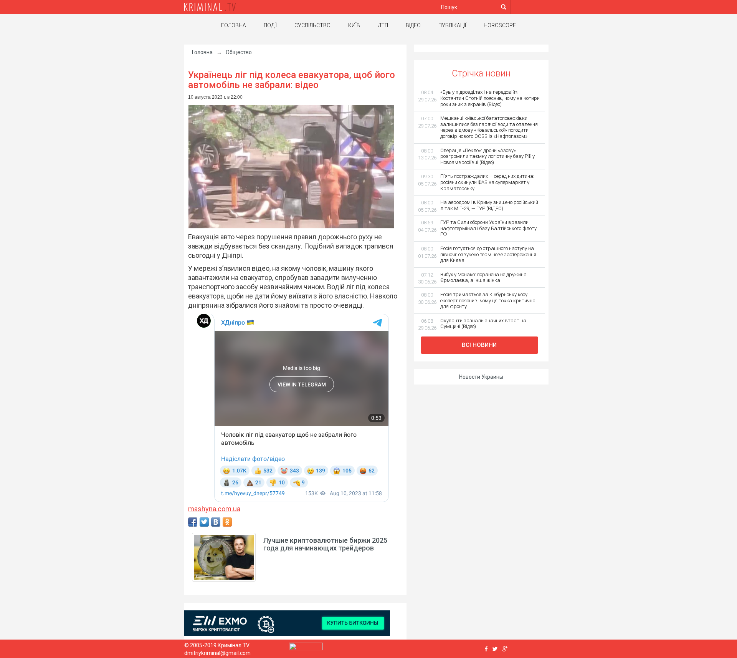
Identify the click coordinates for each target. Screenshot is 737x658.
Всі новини (479, 344)
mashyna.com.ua (214, 509)
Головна (233, 25)
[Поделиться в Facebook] (192, 522)
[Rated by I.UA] (306, 648)
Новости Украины (481, 377)
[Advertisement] (115, 167)
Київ (354, 25)
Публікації (452, 25)
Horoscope (500, 25)
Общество (239, 52)
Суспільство (312, 25)
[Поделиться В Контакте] (215, 522)
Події (270, 25)
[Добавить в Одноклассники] (227, 522)
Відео (413, 25)
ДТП (383, 25)
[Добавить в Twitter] (204, 522)
